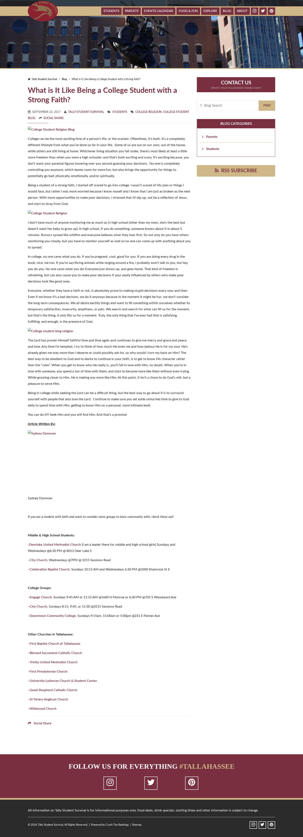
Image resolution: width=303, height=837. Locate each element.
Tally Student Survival (43, 79)
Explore (210, 11)
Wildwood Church (43, 708)
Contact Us (236, 84)
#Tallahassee (207, 766)
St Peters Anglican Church (49, 699)
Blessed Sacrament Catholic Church (56, 653)
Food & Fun (188, 11)
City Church (38, 560)
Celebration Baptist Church (50, 569)
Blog (227, 11)
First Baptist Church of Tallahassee (55, 643)
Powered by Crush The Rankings (110, 825)
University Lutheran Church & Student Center (63, 680)
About (242, 11)
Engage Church (41, 597)
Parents (132, 11)
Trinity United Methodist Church (54, 662)
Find (267, 105)
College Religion (148, 112)
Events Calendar (158, 11)
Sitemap (136, 825)
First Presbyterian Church (48, 671)
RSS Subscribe (238, 170)
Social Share (53, 118)
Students (111, 11)
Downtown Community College (53, 615)
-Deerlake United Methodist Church (54, 544)
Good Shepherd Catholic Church (54, 690)
